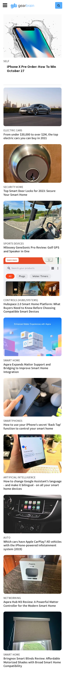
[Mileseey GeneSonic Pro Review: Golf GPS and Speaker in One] (32, 220)
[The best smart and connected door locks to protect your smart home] (32, 163)
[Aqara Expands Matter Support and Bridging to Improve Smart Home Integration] (32, 337)
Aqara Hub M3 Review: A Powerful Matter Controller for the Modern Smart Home (30, 604)
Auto (6, 537)
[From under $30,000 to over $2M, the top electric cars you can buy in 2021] (32, 107)
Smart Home (11, 360)
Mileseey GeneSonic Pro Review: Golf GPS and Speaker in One (31, 249)
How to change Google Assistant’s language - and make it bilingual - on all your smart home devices (32, 485)
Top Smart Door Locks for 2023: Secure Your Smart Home (29, 193)
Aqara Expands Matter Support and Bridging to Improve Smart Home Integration (27, 368)
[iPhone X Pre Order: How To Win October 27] (32, 36)
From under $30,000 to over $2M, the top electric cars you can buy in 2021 (30, 136)
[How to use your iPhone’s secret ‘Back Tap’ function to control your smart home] (32, 397)
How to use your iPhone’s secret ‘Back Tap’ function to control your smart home (32, 426)
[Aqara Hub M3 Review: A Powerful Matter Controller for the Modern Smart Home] (32, 574)
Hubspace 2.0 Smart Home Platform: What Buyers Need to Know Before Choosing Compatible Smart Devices (31, 307)
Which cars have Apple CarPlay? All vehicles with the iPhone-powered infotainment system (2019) (32, 545)
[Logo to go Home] (22, 6)
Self (6, 61)
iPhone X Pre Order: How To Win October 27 (31, 68)
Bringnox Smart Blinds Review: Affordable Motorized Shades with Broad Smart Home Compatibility (32, 662)
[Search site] (58, 5)
